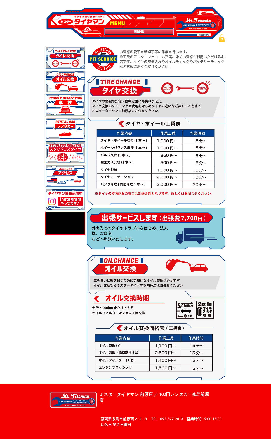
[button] (222, 38)
